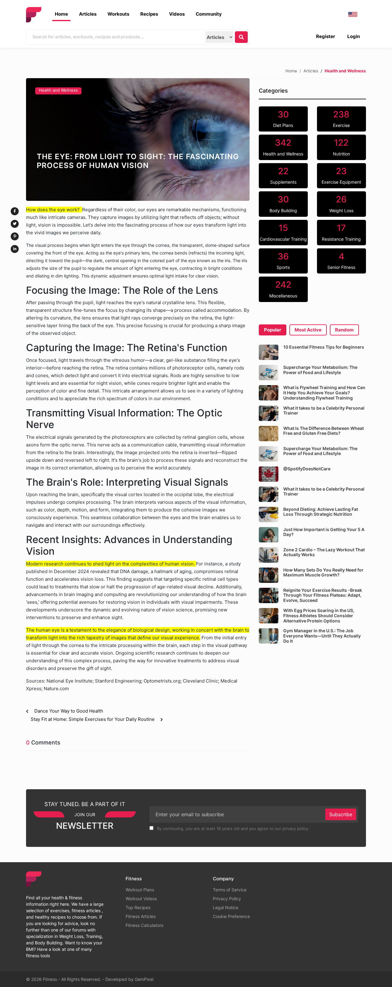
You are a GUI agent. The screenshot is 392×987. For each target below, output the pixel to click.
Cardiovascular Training (283, 232)
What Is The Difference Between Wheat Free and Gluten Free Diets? (323, 431)
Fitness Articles (141, 916)
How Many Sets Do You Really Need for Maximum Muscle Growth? (323, 572)
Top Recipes (138, 907)
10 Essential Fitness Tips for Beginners (323, 347)
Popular (272, 330)
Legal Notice (225, 907)
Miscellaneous (283, 288)
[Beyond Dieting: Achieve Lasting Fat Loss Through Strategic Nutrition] (268, 514)
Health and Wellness (58, 90)
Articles (87, 14)
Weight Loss (341, 203)
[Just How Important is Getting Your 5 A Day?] (268, 534)
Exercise (341, 118)
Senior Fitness (341, 260)
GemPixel (144, 979)
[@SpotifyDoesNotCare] (268, 474)
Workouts (118, 14)
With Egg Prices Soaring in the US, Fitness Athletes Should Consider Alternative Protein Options (318, 615)
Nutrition (341, 146)
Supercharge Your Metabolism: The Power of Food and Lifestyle (320, 370)
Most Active (308, 330)
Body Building (283, 203)
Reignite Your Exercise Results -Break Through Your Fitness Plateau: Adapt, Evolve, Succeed (322, 595)
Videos (177, 14)
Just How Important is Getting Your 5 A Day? (323, 532)
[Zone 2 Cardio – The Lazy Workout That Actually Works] (268, 555)
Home (61, 14)
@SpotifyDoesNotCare (306, 468)
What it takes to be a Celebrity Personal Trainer (323, 410)
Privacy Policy (227, 898)
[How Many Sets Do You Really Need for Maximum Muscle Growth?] (268, 575)
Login (353, 36)
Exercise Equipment (341, 175)
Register (325, 36)
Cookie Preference (231, 916)
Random (344, 330)
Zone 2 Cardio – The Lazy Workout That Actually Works (324, 552)
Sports (283, 260)
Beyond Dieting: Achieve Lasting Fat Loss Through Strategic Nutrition (320, 512)
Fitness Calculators (144, 925)
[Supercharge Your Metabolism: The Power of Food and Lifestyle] (268, 372)
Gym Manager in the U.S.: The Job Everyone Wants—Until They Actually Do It (322, 636)
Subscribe (340, 814)
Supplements (283, 175)
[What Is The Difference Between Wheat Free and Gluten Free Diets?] (268, 433)
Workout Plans (140, 889)
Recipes (149, 14)
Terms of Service (230, 889)
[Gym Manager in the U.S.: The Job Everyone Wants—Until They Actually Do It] (268, 636)
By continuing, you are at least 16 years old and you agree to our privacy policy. (232, 828)
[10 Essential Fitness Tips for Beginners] (268, 352)
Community (209, 14)
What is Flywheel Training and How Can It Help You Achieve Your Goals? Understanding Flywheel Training (324, 392)
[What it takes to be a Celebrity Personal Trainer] (268, 413)
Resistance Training (341, 232)
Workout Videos (141, 898)
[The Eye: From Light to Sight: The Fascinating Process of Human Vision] (138, 139)
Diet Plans (283, 118)
